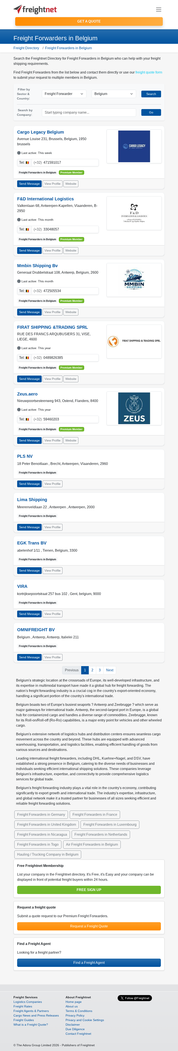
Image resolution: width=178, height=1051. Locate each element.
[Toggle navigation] (159, 9)
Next (109, 670)
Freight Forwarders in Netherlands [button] (100, 834)
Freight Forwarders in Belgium (68, 48)
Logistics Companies (27, 1002)
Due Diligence (75, 1029)
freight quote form (148, 72)
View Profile (52, 183)
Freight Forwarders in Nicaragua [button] (42, 834)
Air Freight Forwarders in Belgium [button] (92, 844)
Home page (74, 1002)
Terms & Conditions (79, 1011)
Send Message (29, 183)
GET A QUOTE (89, 21)
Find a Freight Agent (89, 962)
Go (151, 112)
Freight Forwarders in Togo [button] (38, 844)
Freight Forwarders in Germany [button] (41, 814)
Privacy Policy (75, 1015)
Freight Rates (22, 1006)
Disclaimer (73, 1024)
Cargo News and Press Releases (36, 1015)
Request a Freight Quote (89, 926)
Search (151, 94)
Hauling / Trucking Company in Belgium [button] (47, 854)
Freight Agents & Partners (31, 1011)
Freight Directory (26, 48)
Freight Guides (23, 1020)
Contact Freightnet (78, 1033)
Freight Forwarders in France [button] (95, 814)
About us (72, 1006)
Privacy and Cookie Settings (85, 1020)
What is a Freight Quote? (30, 1024)
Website (70, 183)
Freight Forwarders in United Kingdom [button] (46, 824)
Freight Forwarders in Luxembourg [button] (110, 824)
